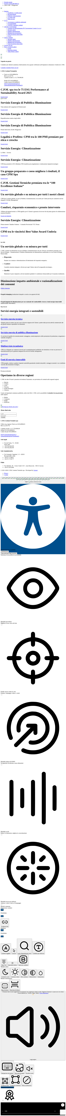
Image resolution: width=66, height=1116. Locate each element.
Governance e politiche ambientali (17, 22)
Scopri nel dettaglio (6, 216)
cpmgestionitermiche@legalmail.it (13, 85)
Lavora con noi (8, 45)
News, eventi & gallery (10, 47)
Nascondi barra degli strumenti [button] (8, 553)
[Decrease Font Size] (2, 916)
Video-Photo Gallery (13, 51)
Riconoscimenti (12, 14)
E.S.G (5, 20)
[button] (1, 625)
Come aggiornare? (43, 993)
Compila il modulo (6, 67)
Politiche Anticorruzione (14, 16)
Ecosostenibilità (12, 23)
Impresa (6, 11)
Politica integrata (5, 288)
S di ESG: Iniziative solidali (15, 25)
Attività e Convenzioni (10, 26)
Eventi (9, 48)
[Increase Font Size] (2, 910)
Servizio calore (12, 30)
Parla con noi (11, 19)
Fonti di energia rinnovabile (15, 34)
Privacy (6, 473)
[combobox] (33, 480)
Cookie (6, 475)
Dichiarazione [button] (4, 551)
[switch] (1, 624)
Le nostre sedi (11, 17)
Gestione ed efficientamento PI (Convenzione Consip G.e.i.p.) (24, 28)
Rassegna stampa (12, 50)
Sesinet (36, 470)
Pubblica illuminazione (14, 31)
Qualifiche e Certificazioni (15, 13)
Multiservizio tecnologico (14, 33)
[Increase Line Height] (2, 930)
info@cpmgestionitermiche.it (12, 83)
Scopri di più (4, 97)
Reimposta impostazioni (7, 1087)
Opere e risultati (8, 37)
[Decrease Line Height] (2, 936)
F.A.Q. (9, 36)
